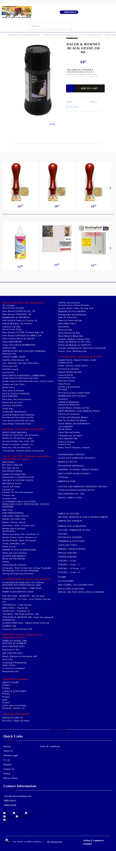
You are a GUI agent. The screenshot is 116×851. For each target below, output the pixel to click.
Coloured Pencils (65, 375)
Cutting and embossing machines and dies (76, 490)
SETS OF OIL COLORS (13, 308)
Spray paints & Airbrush (13, 391)
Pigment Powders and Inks (69, 372)
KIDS (4, 700)
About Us (8, 751)
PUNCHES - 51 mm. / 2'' (69, 572)
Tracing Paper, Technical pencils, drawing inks (23, 451)
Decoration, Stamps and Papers (16, 721)
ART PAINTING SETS (12, 653)
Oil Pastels (62, 390)
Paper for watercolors (67, 317)
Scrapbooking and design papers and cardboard (23, 582)
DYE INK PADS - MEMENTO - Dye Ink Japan (23, 596)
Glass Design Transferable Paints (16, 424)
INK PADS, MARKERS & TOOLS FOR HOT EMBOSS (83, 517)
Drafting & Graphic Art (12, 718)
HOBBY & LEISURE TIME (14, 641)
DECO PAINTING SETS (13, 646)
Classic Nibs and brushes (69, 432)
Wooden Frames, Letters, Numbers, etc (19, 537)
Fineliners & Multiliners (69, 405)
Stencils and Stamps (11, 487)
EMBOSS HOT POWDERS (70, 521)
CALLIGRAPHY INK (67, 439)
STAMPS (62, 577)
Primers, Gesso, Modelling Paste (89, 35)
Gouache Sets (8, 372)
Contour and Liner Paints (13, 384)
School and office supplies (15, 714)
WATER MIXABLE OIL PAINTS (17, 324)
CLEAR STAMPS (66, 581)
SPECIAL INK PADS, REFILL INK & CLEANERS (81, 592)
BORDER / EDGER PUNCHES (72, 549)
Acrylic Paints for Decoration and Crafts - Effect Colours (27, 381)
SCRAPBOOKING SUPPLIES (71, 455)
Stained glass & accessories (14, 565)
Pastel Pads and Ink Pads (69, 333)
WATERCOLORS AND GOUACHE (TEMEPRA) (24, 351)
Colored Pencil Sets (66, 378)
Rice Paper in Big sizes (12, 465)
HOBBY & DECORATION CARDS (17, 592)
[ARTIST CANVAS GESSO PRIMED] (57, 239)
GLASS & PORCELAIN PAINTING (18, 415)
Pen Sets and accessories (69, 414)
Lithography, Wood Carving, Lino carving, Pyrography (26, 568)
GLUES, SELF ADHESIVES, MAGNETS (76, 458)
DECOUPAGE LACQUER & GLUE (18, 477)
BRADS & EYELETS (67, 462)
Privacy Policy (10, 778)
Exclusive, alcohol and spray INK (17, 629)
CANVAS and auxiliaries (69, 303)
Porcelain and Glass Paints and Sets (18, 417)
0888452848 (10, 805)
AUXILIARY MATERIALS (14, 412)
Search (6, 773)
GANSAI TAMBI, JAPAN (13, 357)
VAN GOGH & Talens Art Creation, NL (19, 321)
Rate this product (72, 107)
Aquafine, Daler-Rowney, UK (15, 360)
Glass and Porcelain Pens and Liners (18, 421)
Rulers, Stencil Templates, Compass (74, 447)
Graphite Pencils (65, 362)
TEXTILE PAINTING (12, 406)
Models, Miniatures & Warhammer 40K (19, 656)
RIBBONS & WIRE (67, 481)
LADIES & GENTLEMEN (14, 691)
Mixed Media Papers (67, 323)
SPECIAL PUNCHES (67, 553)
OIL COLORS (8, 305)
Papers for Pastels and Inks (70, 320)
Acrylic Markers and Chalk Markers (74, 424)
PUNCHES (63, 534)
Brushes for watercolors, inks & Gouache (20, 435)
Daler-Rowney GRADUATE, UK (16, 314)
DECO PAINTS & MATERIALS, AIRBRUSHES (23, 375)
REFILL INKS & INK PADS (71, 589)
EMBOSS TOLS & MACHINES (72, 526)
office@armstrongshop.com (17, 796)
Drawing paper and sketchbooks (72, 315)
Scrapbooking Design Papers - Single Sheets (21, 588)
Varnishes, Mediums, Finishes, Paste (57, 35)
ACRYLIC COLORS (11, 327)
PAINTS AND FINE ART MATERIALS (23, 303)
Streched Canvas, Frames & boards (73, 305)
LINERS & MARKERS (68, 402)
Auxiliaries (63, 399)
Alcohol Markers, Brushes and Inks (73, 408)
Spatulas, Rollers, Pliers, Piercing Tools (76, 308)
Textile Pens (7, 409)
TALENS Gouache (10, 369)
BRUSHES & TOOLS (12, 483)
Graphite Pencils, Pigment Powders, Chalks (77, 360)
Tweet (52, 124)
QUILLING (7, 659)
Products (6, 685)
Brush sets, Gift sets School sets (16, 447)
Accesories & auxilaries (68, 369)
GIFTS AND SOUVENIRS (14, 706)
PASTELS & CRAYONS (69, 387)
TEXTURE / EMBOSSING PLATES (74, 530)
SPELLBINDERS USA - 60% (71, 494)
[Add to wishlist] (70, 88)
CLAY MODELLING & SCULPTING (19, 502)
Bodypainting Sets (10, 671)
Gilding (5, 562)
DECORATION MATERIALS (71, 466)
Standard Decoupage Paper (14, 474)
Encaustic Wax (8, 495)
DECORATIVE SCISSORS (70, 537)
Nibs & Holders (65, 429)
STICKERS (63, 477)
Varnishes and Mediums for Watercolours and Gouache (82, 348)
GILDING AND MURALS (14, 556)
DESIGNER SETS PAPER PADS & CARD (21, 585)
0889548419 (70, 12)
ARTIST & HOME (10, 682)
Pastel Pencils (64, 384)
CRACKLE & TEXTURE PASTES (17, 480)
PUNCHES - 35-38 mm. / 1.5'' (71, 568)
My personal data (54, 842)
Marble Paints (8, 387)
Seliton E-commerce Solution (93, 842)
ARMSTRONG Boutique (15, 679)
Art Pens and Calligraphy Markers (73, 417)
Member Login (10, 755)
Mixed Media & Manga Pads (70, 336)
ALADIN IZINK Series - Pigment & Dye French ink (25, 623)
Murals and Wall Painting (13, 559)
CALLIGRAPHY (65, 427)
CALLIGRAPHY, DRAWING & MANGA (80, 357)
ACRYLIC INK (9, 348)
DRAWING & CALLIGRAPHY (72, 311)
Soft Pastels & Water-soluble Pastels (74, 393)
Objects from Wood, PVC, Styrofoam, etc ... (22, 534)
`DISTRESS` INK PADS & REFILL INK (20, 614)
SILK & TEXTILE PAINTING (16, 394)
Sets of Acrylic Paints (12, 329)
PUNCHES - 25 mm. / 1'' (69, 565)
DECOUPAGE (8, 462)
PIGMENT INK (9, 626)
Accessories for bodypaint (13, 668)
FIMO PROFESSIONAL (13, 513)
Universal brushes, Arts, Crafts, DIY (18, 441)
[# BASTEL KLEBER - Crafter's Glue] (20, 242)
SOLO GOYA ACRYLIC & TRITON (18, 339)
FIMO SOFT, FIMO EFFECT (15, 516)
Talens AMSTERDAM (12, 342)
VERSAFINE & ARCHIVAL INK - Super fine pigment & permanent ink (27, 618)
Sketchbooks (63, 327)
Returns (7, 746)
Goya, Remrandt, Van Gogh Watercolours (20, 363)
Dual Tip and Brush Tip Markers (72, 420)
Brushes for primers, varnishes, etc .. (18, 444)
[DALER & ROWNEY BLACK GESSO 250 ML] (38, 119)
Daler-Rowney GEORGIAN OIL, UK (18, 311)
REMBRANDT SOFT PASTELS (72, 396)
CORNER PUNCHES (67, 557)
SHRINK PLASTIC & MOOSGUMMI (19, 550)
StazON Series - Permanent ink (16, 611)
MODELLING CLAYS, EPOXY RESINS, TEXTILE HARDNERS (25, 505)
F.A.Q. (6, 760)
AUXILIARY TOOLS (67, 545)
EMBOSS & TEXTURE (68, 514)
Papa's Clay (7, 510)
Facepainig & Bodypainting (14, 663)
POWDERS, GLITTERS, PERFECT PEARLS (78, 470)
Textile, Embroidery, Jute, (13, 544)
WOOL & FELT (9, 547)
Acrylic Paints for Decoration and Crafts (20, 378)
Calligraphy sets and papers (70, 435)
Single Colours (8, 665)
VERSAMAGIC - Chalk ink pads (16, 605)
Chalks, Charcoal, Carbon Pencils (73, 366)
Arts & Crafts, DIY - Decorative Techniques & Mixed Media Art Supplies (26, 457)
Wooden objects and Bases (13, 529)
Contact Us (8, 769)
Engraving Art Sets (10, 650)
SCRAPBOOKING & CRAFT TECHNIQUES (26, 579)
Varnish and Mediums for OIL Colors (74, 342)
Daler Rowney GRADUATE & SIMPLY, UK (21, 336)
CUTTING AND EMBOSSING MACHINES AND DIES (83, 487)
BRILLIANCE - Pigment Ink (15, 608)
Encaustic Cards (9, 498)
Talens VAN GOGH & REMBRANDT (19, 345)
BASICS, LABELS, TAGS (70, 498)
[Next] (110, 187)
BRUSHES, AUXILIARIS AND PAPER (24, 35)
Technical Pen (64, 444)
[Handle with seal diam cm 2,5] (20, 182)
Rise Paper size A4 (10, 468)
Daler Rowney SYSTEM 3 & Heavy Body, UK (23, 332)
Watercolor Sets (9, 354)
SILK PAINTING (10, 396)
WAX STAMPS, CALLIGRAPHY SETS (76, 585)
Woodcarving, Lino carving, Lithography (20, 570)
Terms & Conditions (50, 746)
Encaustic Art (8, 490)
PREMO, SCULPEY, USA (14, 519)
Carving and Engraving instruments (18, 574)
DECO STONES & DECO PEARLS (74, 474)
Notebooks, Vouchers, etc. (13, 708)
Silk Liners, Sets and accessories (16, 399)
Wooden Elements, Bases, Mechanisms (19, 540)
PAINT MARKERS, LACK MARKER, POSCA (79, 411)
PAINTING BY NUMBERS (14, 643)
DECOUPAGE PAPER (12, 471)
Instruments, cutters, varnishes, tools (18, 525)
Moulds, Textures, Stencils (14, 522)
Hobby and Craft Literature (14, 553)
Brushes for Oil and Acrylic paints (17, 438)
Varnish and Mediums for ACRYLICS (74, 345)
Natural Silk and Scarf (12, 402)
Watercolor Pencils (66, 381)
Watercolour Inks (9, 366)
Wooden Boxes (8, 531)
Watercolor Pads (65, 330)
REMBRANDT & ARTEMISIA (16, 317)
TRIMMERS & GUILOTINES (71, 541)
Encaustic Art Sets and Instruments (17, 492)
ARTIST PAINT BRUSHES (14, 432)
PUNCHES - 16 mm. (67, 561)
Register (7, 764)
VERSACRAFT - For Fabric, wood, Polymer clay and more (26, 600)
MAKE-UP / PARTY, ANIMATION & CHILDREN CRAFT (22, 636)
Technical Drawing (66, 442)
